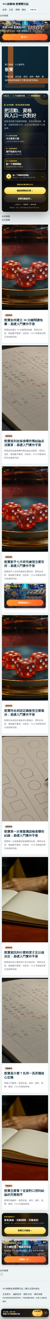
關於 (24, 10)
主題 (11, 10)
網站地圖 (38, 1294)
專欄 (17, 10)
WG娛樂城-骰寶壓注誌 (16, 4)
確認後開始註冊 (25, 190)
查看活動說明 (25, 199)
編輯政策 (17, 1294)
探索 (5, 10)
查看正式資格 (25, 1230)
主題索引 (7, 1294)
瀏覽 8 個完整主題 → (13, 86)
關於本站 (28, 1294)
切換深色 (33, 10)
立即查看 (37, 1312)
